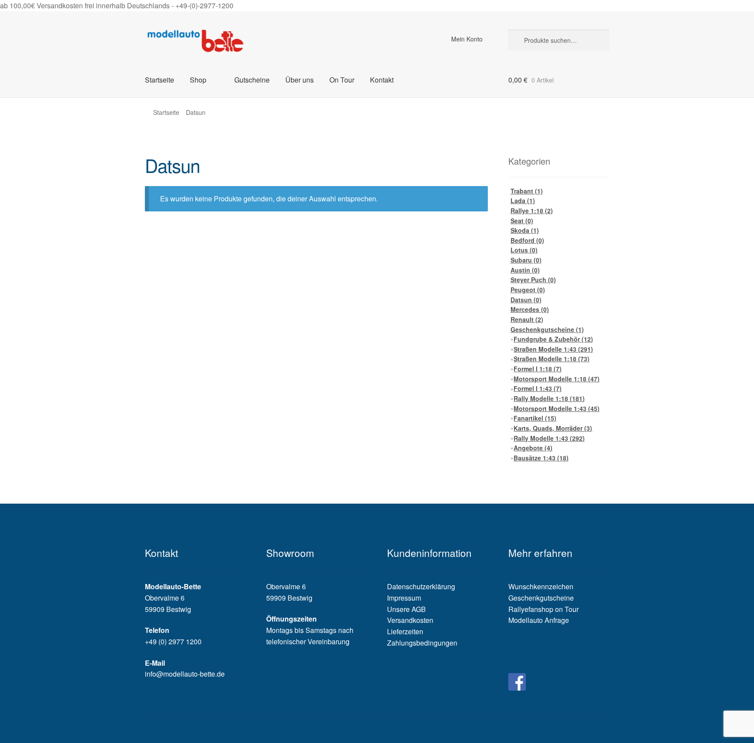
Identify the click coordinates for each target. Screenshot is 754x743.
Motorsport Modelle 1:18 (557, 378)
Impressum (404, 598)
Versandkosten (410, 620)
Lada (523, 200)
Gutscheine (252, 80)
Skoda (525, 230)
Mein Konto (467, 39)
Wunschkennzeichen (540, 586)
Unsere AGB (406, 609)
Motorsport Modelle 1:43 (557, 408)
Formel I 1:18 (538, 368)
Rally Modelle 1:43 (549, 438)
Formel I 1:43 (538, 388)
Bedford (527, 240)
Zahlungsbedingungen (422, 643)
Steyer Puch (533, 279)
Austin (525, 270)
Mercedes (530, 309)
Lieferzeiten (405, 631)
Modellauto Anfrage (538, 620)
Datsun (526, 299)
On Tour (341, 80)
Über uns (299, 80)
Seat (522, 220)
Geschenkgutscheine (547, 329)
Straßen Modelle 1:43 (553, 349)
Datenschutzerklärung (421, 586)
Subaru (526, 260)
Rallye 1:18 (532, 210)
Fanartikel (535, 418)
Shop (198, 80)
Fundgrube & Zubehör (553, 339)
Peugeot (528, 289)
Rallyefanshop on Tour (543, 609)
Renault (527, 319)
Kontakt (382, 80)
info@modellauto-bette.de (185, 674)
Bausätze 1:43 (541, 457)
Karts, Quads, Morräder (553, 428)
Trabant (527, 191)
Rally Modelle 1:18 (549, 398)
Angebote (533, 447)
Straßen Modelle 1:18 (551, 358)
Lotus (524, 249)
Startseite (159, 80)
